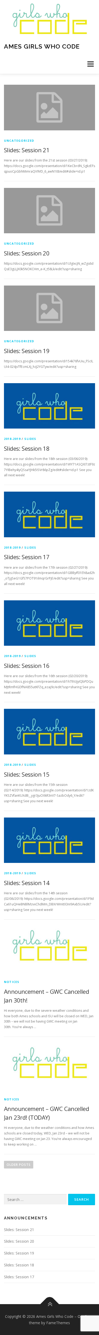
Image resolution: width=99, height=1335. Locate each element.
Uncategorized (19, 140)
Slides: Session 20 (26, 253)
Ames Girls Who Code (42, 46)
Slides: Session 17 (26, 557)
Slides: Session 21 (26, 150)
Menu (90, 64)
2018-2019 (12, 439)
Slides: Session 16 (26, 665)
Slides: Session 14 (26, 883)
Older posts (19, 1164)
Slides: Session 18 (26, 448)
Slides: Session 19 (26, 351)
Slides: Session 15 (26, 774)
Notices (11, 982)
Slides (30, 439)
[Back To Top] (49, 1304)
